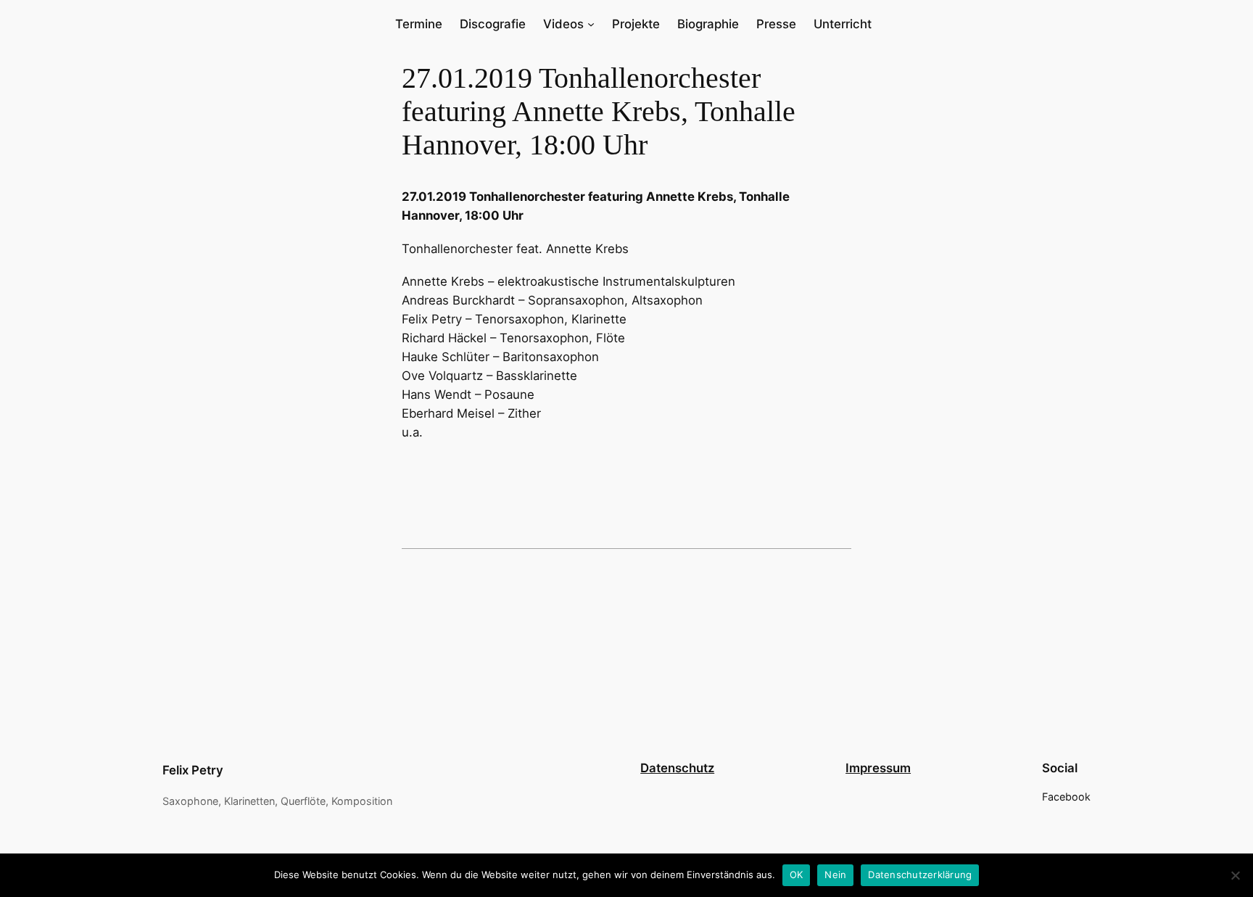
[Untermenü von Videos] (591, 24)
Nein (835, 874)
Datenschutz (677, 768)
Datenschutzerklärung (920, 874)
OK (796, 874)
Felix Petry (192, 770)
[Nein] (1235, 875)
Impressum (878, 768)
